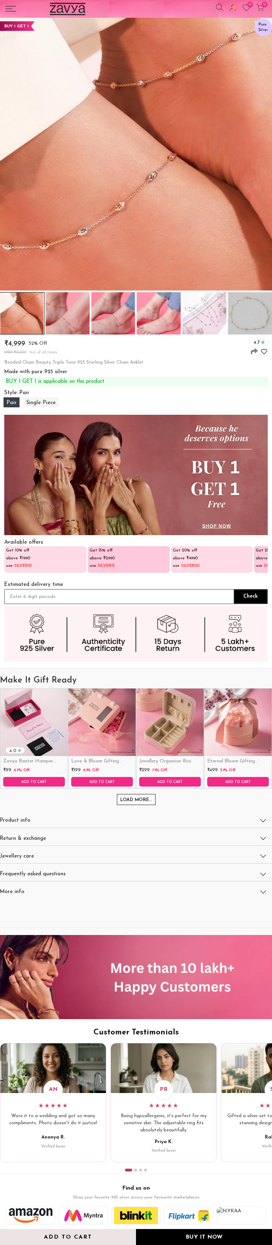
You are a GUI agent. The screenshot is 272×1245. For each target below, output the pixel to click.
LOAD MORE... (136, 800)
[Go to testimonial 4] (145, 1170)
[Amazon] (31, 1215)
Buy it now (204, 1237)
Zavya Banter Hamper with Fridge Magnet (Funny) (28, 762)
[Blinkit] (136, 1215)
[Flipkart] (189, 1215)
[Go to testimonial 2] (135, 1170)
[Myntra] (83, 1215)
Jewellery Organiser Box (165, 761)
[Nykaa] (241, 1215)
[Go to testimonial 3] (140, 1170)
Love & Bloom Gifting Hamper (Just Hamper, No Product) (101, 762)
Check (250, 596)
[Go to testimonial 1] (128, 1170)
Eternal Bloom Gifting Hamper (231, 762)
